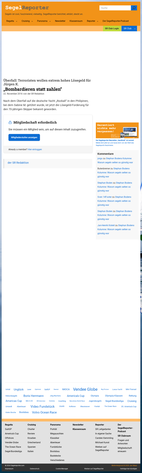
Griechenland (34, 442)
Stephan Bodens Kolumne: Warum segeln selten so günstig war (114, 172)
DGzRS (61, 406)
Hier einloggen (35, 149)
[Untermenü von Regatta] (16, 21)
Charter (31, 429)
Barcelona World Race (77, 401)
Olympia (95, 395)
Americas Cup (14, 400)
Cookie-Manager (62, 469)
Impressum (9, 469)
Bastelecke (55, 455)
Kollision (72, 406)
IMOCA (66, 389)
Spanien (32, 447)
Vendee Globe (85, 389)
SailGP (47, 389)
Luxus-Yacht (117, 389)
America (9, 433)
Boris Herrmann (33, 395)
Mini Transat (131, 389)
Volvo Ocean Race (44, 412)
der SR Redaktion (18, 162)
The (7, 447)
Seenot (56, 389)
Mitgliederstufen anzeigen (24, 137)
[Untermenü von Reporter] (97, 21)
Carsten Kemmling (104, 438)
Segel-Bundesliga (114, 401)
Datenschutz (34, 469)
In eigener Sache (103, 433)
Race (18, 447)
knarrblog (62, 401)
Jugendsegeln (95, 401)
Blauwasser (85, 406)
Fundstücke (56, 447)
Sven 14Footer (104, 197)
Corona (52, 401)
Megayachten (57, 433)
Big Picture (105, 389)
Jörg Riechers (55, 396)
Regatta (9, 424)
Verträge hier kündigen (128, 469)
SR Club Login (112, 28)
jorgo (99, 158)
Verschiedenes (57, 460)
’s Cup (16, 433)
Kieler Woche (11, 412)
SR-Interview (41, 401)
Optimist (38, 389)
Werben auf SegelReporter (94, 469)
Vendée (8, 442)
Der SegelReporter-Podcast (125, 428)
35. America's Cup (128, 406)
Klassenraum (79, 429)
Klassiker (54, 438)
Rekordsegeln (11, 396)
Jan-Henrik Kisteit (106, 225)
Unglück (19, 389)
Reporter (99, 424)
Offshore (9, 438)
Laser (29, 389)
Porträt (97, 406)
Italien (31, 451)
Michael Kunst (102, 442)
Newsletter (78, 424)
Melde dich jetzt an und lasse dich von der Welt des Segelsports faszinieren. (115, 142)
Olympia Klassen (114, 395)
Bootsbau (24, 412)
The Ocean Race (110, 406)
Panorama (55, 424)
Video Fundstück (43, 406)
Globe (15, 442)
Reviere (31, 433)
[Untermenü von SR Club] (135, 28)
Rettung (132, 395)
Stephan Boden (104, 182)
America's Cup (75, 395)
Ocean (12, 447)
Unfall (8, 389)
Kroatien (32, 438)
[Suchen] (134, 7)
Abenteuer (21, 406)
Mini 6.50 (29, 401)
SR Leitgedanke (103, 429)
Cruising (131, 401)
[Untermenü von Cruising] (32, 21)
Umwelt (9, 406)
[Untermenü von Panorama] (50, 21)
